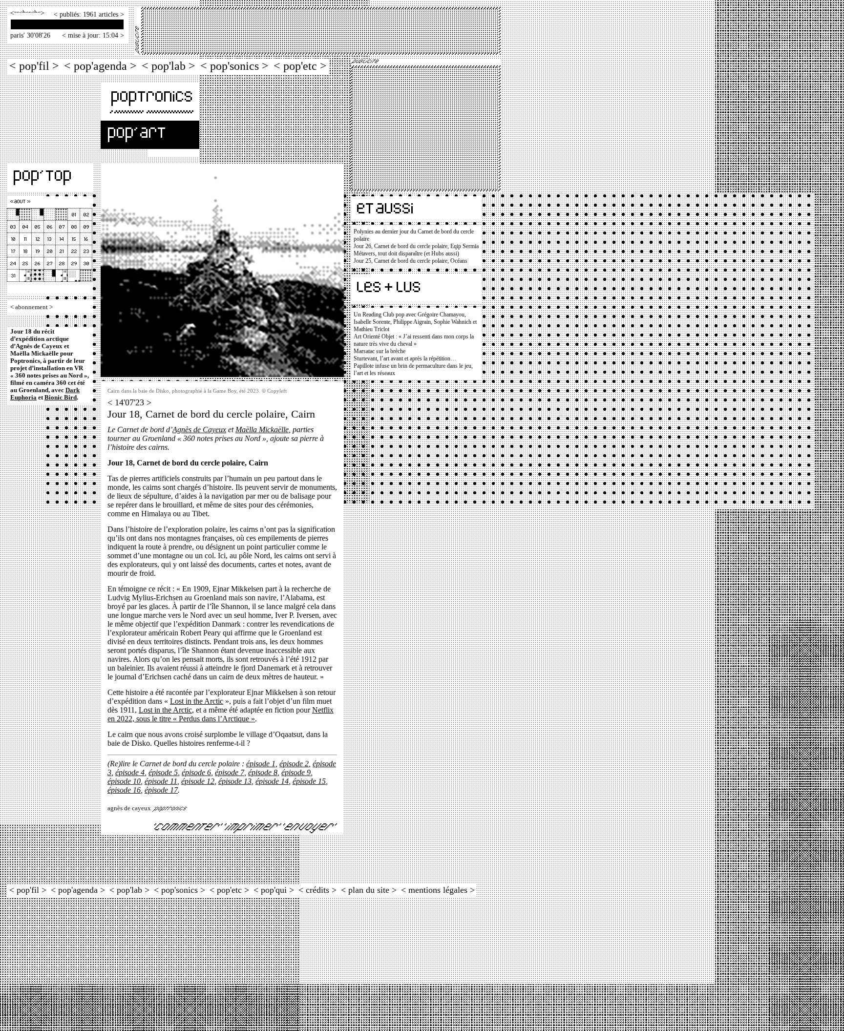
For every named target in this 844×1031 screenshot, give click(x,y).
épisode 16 (124, 790)
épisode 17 (161, 790)
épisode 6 (196, 772)
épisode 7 (229, 772)
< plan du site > (369, 890)
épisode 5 (163, 772)
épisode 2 (294, 763)
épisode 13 (235, 781)
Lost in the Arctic (196, 701)
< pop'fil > (34, 65)
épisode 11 (161, 781)
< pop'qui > (273, 890)
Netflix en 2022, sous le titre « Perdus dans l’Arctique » (220, 714)
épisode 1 (260, 763)
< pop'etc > (300, 65)
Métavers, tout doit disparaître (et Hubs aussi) (406, 253)
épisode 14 (272, 781)
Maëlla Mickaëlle (262, 429)
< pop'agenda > (100, 65)
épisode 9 (296, 772)
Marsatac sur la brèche (379, 351)
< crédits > (317, 890)
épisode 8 (262, 772)
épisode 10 (124, 781)
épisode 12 (197, 781)
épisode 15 (309, 781)
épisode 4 (130, 772)
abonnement (31, 307)
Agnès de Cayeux (199, 429)
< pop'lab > (168, 65)
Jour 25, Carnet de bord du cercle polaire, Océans (410, 261)
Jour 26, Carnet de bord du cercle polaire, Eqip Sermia (416, 246)
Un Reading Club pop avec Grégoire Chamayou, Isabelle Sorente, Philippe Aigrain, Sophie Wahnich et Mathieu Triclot (415, 322)
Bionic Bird (60, 397)
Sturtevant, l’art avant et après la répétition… (405, 358)
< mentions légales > (438, 890)
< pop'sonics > (234, 65)
